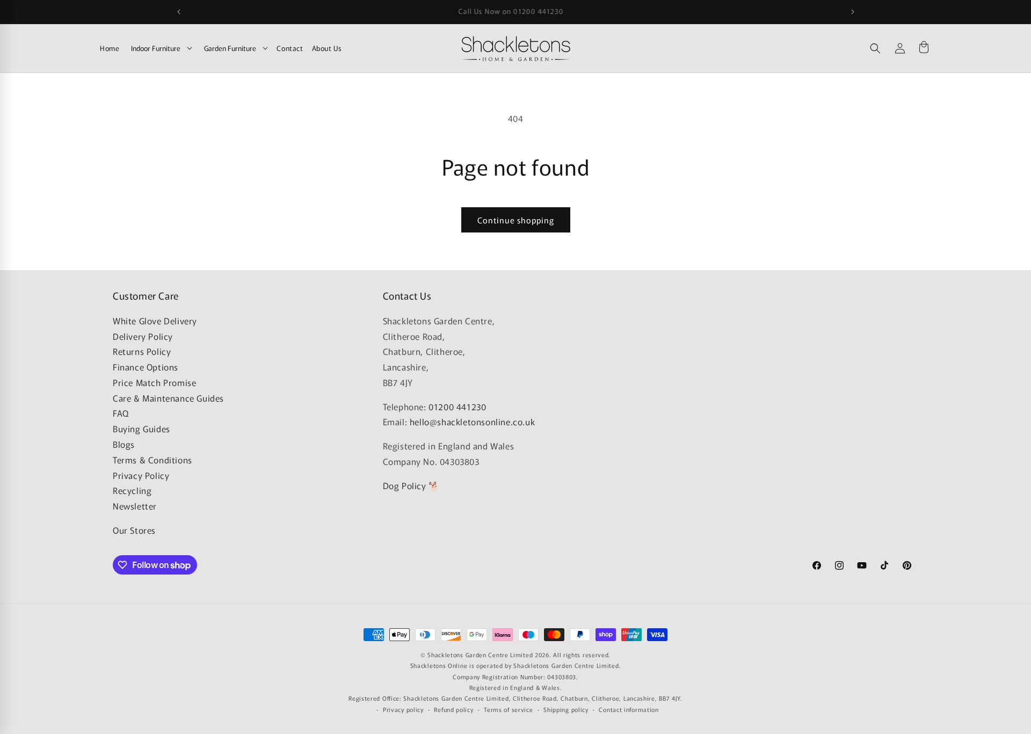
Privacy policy (403, 709)
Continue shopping (515, 220)
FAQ (121, 412)
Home (109, 48)
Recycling (132, 490)
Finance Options (145, 366)
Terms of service (508, 709)
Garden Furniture (230, 48)
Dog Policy (404, 485)
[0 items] (923, 48)
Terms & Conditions (152, 459)
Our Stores (134, 530)
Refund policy (453, 709)
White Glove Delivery (155, 320)
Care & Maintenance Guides (168, 397)
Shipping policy (566, 709)
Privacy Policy (141, 475)
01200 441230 (457, 406)
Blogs (124, 444)
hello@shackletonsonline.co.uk (472, 421)
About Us (327, 48)
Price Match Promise (154, 382)
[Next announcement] (853, 12)
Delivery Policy (143, 336)
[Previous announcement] (179, 12)
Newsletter (135, 505)
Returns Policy (142, 351)
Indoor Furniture (155, 48)
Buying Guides (141, 428)
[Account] (900, 48)
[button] (875, 48)
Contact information (628, 709)
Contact (290, 48)
